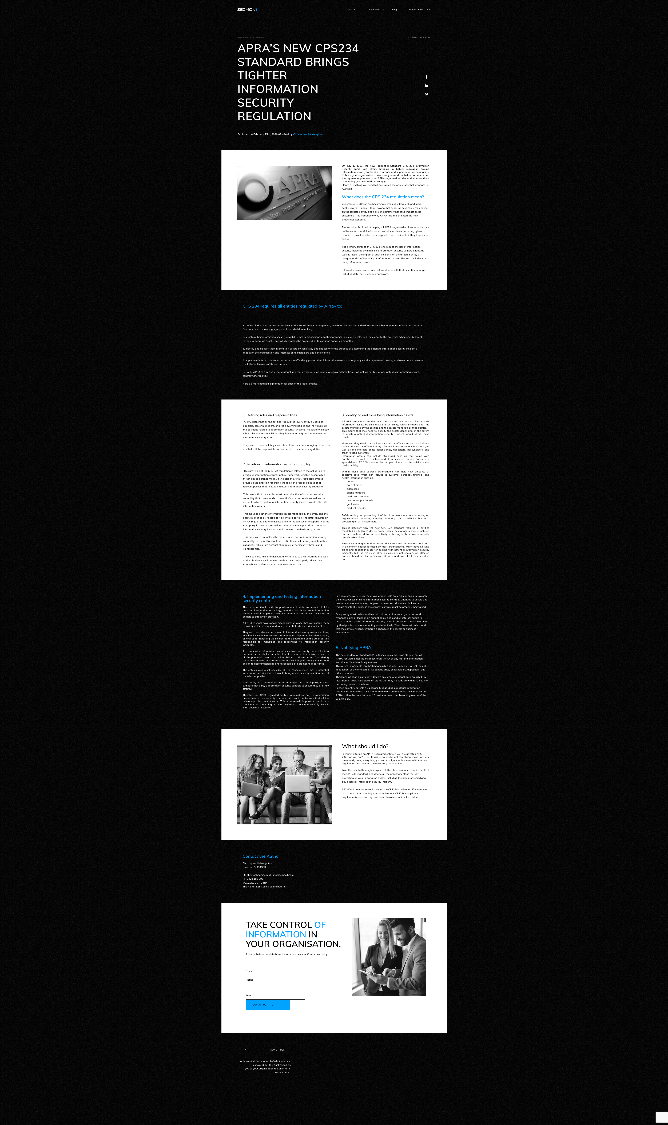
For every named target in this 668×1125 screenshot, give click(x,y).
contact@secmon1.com (366, 1096)
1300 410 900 (420, 1096)
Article (259, 37)
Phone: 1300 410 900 (420, 9)
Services (351, 9)
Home (240, 37)
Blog (394, 9)
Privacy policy (293, 1115)
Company (374, 9)
